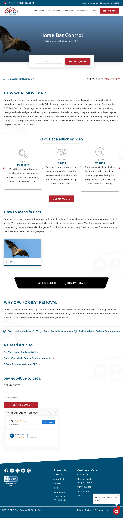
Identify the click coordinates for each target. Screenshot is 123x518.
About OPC (115, 3)
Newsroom (59, 492)
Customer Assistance (90, 3)
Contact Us (82, 474)
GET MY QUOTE (110, 11)
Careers (57, 483)
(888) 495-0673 (26, 3)
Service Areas (84, 486)
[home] (11, 11)
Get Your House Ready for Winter (21, 352)
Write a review (48, 422)
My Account (104, 3)
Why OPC (58, 474)
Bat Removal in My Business (17, 79)
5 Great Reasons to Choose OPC (20, 364)
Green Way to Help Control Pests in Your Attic (27, 358)
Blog (55, 487)
